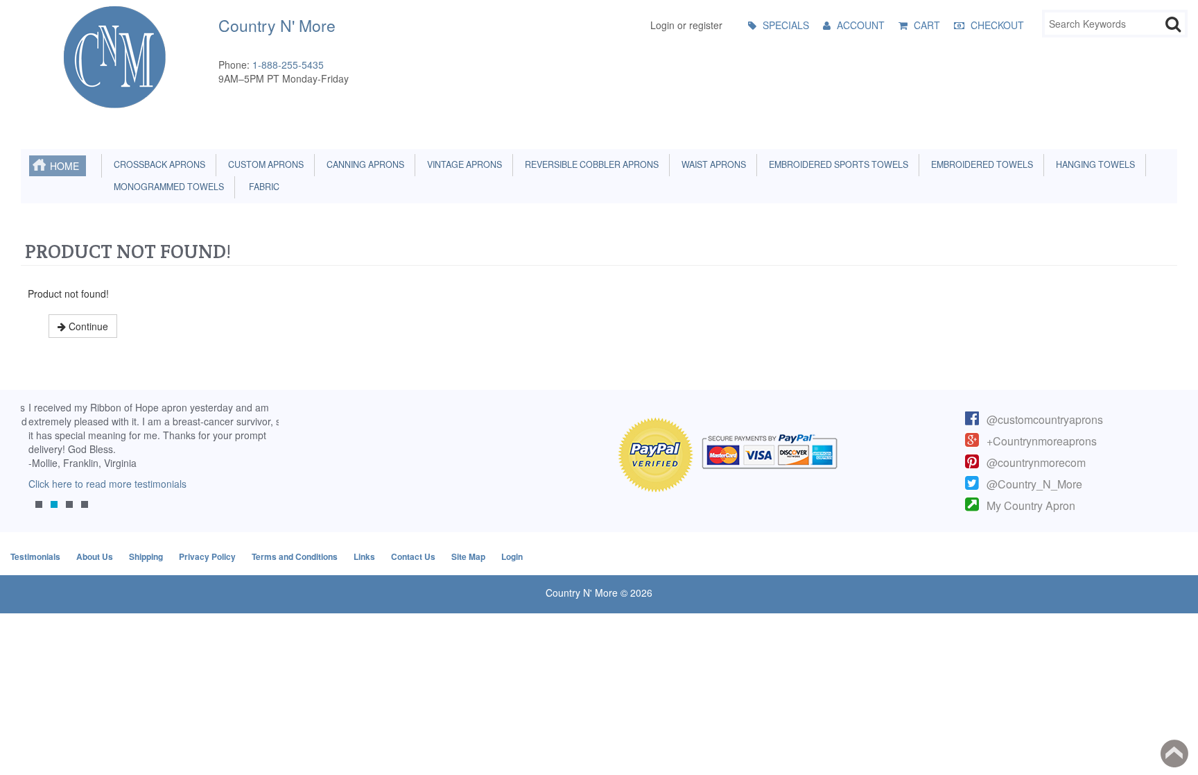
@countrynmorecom (1036, 462)
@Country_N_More (1034, 484)
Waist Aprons (711, 164)
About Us (94, 556)
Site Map (468, 556)
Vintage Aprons (462, 164)
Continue (87, 326)
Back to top (1174, 753)
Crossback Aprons (157, 164)
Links (364, 556)
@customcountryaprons (1045, 419)
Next (261, 465)
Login (512, 556)
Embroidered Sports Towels (836, 164)
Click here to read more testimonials (100, 484)
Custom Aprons (264, 164)
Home (64, 166)
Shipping (146, 556)
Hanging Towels (1093, 164)
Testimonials (35, 556)
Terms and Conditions (295, 556)
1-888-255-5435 (288, 64)
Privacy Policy (207, 556)
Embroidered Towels (980, 164)
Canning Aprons (363, 164)
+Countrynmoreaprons (1042, 441)
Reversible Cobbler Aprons (590, 164)
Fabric (261, 186)
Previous (38, 465)
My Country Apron (1031, 505)
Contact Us (413, 556)
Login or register (686, 25)
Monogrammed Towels (167, 186)
